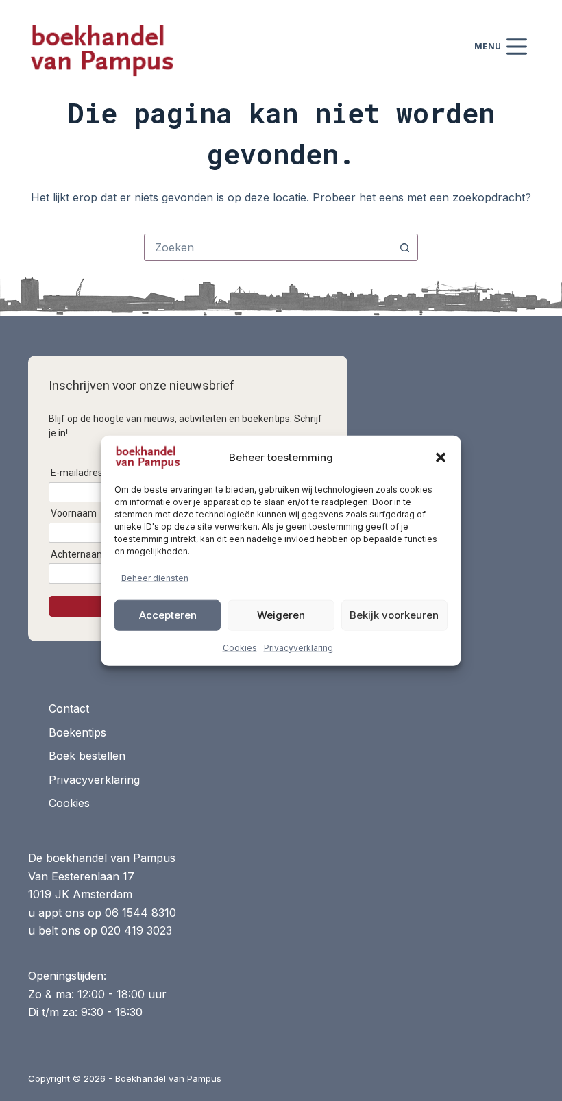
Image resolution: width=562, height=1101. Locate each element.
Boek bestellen (87, 756)
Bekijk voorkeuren (394, 614)
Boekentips (77, 732)
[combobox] (268, 247)
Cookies (240, 647)
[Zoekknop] (404, 247)
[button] (441, 458)
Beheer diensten (154, 578)
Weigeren (281, 614)
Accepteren (168, 614)
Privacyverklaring (298, 647)
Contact (69, 708)
